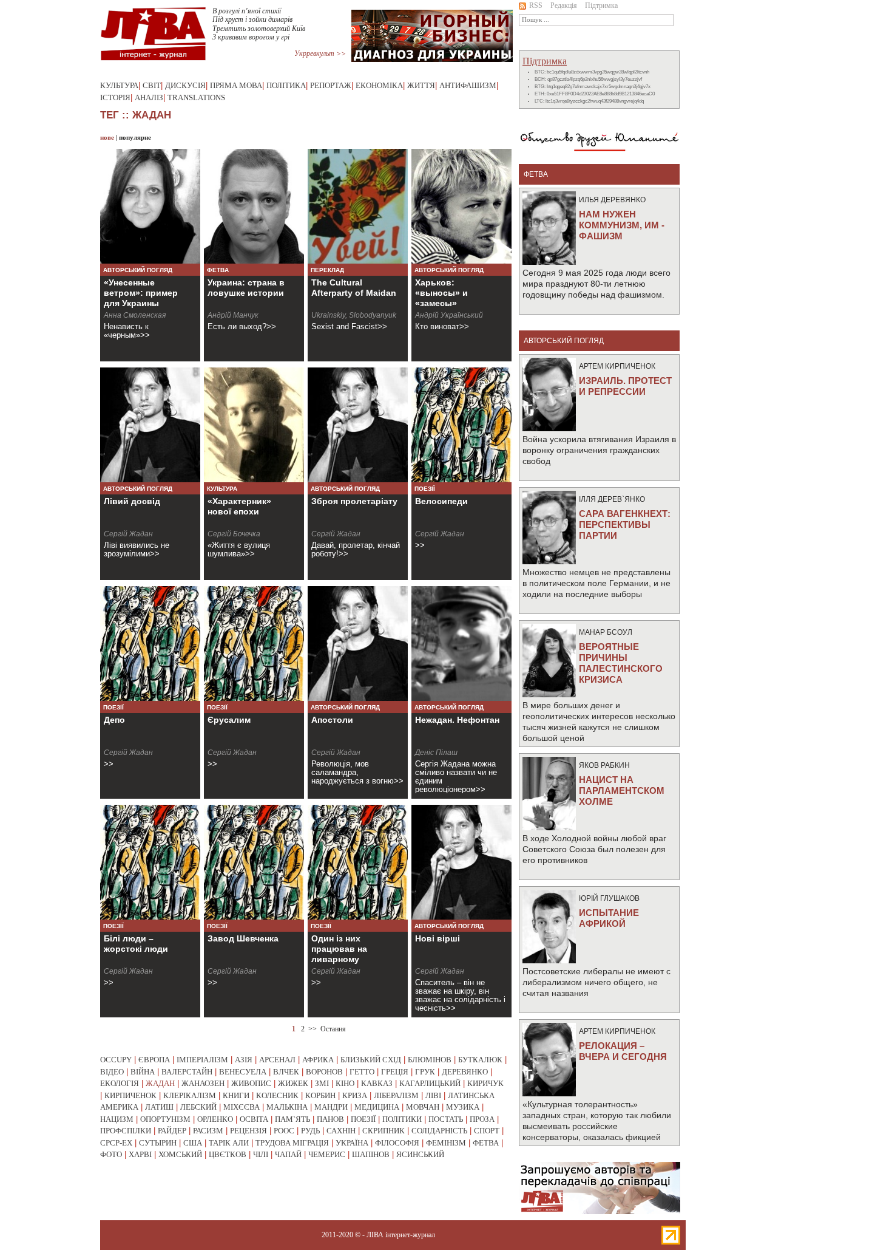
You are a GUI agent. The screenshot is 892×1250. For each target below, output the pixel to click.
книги (236, 1095)
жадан (160, 1083)
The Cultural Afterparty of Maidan (353, 288)
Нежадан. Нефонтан (457, 720)
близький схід (370, 1059)
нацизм (116, 1119)
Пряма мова (236, 85)
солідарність (439, 1130)
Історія (115, 97)
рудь (310, 1130)
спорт (486, 1130)
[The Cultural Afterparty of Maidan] (358, 206)
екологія (119, 1083)
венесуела (242, 1071)
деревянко (465, 1071)
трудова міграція (292, 1142)
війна (142, 1071)
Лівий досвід (132, 501)
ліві (433, 1095)
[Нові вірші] (461, 862)
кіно (345, 1083)
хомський (180, 1154)
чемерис (326, 1154)
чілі (260, 1154)
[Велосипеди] (461, 424)
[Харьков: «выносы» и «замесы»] (461, 206)
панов (330, 1119)
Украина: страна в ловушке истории (246, 288)
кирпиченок (130, 1095)
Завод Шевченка (243, 938)
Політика (286, 85)
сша (192, 1142)
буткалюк (480, 1059)
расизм (208, 1130)
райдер (172, 1130)
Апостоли (332, 720)
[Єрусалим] (254, 643)
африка (318, 1059)
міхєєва (241, 1107)
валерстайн (186, 1071)
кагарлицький (430, 1083)
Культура (119, 85)
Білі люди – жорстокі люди (136, 944)
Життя (421, 85)
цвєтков (227, 1154)
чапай (288, 1154)
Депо (114, 720)
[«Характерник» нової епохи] (254, 424)
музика (462, 1107)
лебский (198, 1107)
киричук (485, 1083)
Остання (333, 1029)
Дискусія (185, 85)
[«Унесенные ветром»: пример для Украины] (150, 206)
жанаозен (203, 1083)
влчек (286, 1071)
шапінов (371, 1154)
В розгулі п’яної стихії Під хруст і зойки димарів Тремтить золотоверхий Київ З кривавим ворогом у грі (258, 24)
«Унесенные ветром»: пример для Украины (141, 293)
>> (312, 1029)
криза (354, 1095)
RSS (535, 5)
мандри (331, 1107)
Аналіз (149, 97)
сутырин (158, 1142)
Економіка (379, 85)
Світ (152, 85)
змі (322, 1083)
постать (445, 1119)
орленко (215, 1119)
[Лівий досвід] (150, 424)
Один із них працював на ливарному (339, 949)
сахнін (341, 1130)
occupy (116, 1059)
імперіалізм (202, 1059)
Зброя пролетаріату (354, 501)
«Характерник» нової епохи (239, 506)
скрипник (383, 1130)
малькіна (287, 1107)
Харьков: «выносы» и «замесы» (441, 293)
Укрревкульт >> (320, 53)
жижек (293, 1083)
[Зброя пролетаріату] (358, 424)
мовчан (422, 1107)
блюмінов (429, 1059)
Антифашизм (467, 85)
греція (394, 1071)
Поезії (424, 488)
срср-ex (116, 1142)
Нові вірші (437, 938)
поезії (363, 1119)
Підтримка (601, 5)
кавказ (377, 1083)
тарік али (229, 1142)
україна (352, 1142)
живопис (251, 1083)
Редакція (563, 5)
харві (140, 1154)
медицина (376, 1107)
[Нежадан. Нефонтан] (461, 643)
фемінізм (446, 1142)
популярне (135, 137)
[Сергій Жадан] (150, 862)
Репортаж (330, 85)
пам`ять (292, 1119)
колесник (277, 1095)
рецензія (248, 1130)
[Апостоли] (358, 643)
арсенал (277, 1059)
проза (482, 1119)
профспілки (125, 1130)
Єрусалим (229, 720)
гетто (362, 1071)
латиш (159, 1107)
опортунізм (165, 1119)
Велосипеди (441, 501)
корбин (320, 1095)
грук (425, 1071)
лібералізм (396, 1095)
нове (107, 137)
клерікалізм (189, 1095)
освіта (254, 1119)
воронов (324, 1071)
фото (111, 1154)
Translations (196, 97)
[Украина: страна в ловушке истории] (254, 206)
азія (243, 1059)
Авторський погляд (137, 270)
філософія (397, 1142)
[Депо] (150, 643)
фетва (486, 1142)
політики (402, 1119)
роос (284, 1130)
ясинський (420, 1154)
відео (112, 1071)
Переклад (327, 270)
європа (154, 1059)
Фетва (218, 270)
